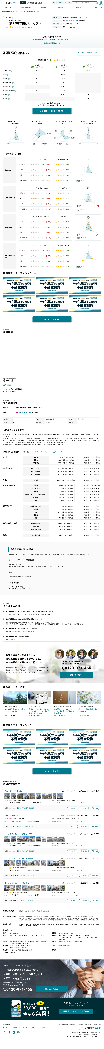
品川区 (57, 924)
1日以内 (60, 933)
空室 (68, 946)
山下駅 (58, 918)
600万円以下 (61, 937)
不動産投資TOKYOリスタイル (7, 11)
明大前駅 (52, 916)
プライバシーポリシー (24, 1027)
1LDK (68, 950)
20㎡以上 (18, 946)
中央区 (26, 924)
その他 (30, 950)
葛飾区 (29, 926)
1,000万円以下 (77, 937)
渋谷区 (71, 924)
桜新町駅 (39, 920)
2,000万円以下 (62, 939)
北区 (89, 924)
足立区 (25, 926)
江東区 (52, 924)
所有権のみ (12, 952)
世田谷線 (19, 875)
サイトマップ (41, 1027)
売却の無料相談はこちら (52, 43)
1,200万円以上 (70, 935)
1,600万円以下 (94, 937)
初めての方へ (9, 7)
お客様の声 (78, 7)
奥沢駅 (90, 918)
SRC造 (11, 950)
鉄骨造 (19, 950)
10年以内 (20, 941)
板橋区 (97, 924)
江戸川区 (35, 926)
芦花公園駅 (74, 21)
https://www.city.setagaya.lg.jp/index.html (49, 452)
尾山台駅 (64, 920)
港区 (30, 924)
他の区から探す (7, 924)
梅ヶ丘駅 (76, 920)
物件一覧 (60, 7)
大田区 (66, 924)
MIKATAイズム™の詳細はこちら (88, 52)
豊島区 (84, 924)
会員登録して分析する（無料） (52, 111)
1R (59, 950)
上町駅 (85, 918)
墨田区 (48, 924)
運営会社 (34, 1027)
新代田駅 (28, 918)
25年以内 (38, 941)
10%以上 (26, 935)
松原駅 (34, 920)
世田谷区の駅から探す (9, 916)
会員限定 (15, 933)
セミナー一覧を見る (52, 319)
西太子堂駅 (22, 918)
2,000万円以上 (87, 935)
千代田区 (21, 924)
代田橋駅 (69, 918)
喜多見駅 (85, 916)
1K (61, 950)
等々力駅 (69, 916)
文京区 (39, 924)
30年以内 (43, 941)
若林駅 (33, 918)
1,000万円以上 (62, 935)
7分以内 (71, 941)
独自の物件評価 (26, 7)
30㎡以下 (23, 947)
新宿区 (34, 924)
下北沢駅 (52, 920)
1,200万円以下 (85, 937)
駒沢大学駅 (46, 920)
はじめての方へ (7, 1027)
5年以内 (15, 941)
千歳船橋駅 (46, 916)
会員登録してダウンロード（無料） (76, 1011)
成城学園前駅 (29, 916)
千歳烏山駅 (25, 851)
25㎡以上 (23, 946)
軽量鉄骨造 (25, 950)
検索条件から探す (8, 930)
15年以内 (26, 941)
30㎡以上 (29, 946)
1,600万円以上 (79, 935)
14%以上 (37, 935)
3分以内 (60, 941)
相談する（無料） (76, 675)
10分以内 (76, 941)
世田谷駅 (91, 916)
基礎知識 (43, 7)
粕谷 (17, 639)
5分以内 (66, 941)
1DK (64, 950)
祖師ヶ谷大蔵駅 (38, 916)
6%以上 (16, 935)
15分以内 (82, 941)
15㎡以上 (12, 946)
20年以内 (32, 941)
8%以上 (21, 935)
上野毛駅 (95, 918)
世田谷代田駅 (39, 918)
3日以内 (66, 933)
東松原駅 (88, 920)
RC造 (15, 950)
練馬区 (20, 926)
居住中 (64, 946)
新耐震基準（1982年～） (22, 943)
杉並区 (31, 826)
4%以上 (11, 935)
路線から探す (66, 2)
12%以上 (32, 935)
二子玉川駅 (63, 916)
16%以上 (42, 935)
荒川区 (92, 924)
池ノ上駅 (80, 918)
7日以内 (71, 933)
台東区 (43, 924)
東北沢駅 (70, 920)
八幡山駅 (32, 911)
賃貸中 (60, 946)
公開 (11, 933)
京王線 (68, 21)
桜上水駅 (21, 911)
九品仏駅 (75, 916)
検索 (96, 3)
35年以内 (12, 943)
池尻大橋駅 (95, 920)
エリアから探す (57, 2)
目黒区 (62, 924)
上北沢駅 (27, 911)
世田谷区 (26, 11)
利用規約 (15, 1027)
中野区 (75, 924)
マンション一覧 (19, 11)
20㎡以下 (12, 947)
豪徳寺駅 (53, 918)
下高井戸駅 (26, 875)
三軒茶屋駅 (82, 920)
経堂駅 (80, 916)
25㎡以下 (18, 947)
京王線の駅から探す (9, 911)
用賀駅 (57, 916)
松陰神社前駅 (28, 920)
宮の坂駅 (63, 918)
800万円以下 (69, 937)
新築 (11, 941)
